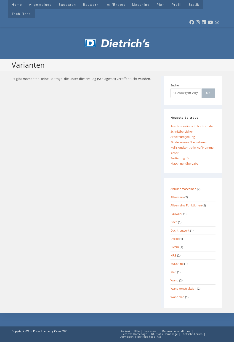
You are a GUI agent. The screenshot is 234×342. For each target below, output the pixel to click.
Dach (173, 222)
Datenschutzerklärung (176, 331)
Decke (174, 239)
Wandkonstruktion (183, 288)
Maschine (176, 264)
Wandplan (177, 297)
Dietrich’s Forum (192, 334)
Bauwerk (176, 214)
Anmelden (126, 337)
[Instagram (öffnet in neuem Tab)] (198, 22)
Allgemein (177, 197)
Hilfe (137, 331)
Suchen (175, 85)
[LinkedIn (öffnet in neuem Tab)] (204, 22)
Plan (173, 272)
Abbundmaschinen (183, 189)
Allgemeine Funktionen (186, 205)
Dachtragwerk (179, 230)
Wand (174, 280)
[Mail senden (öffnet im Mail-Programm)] (217, 22)
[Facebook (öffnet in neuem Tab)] (192, 22)
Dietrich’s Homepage (133, 334)
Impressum (151, 331)
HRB (173, 255)
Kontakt (125, 331)
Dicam (174, 247)
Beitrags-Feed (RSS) (149, 337)
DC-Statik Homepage (164, 334)
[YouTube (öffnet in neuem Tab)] (210, 22)
